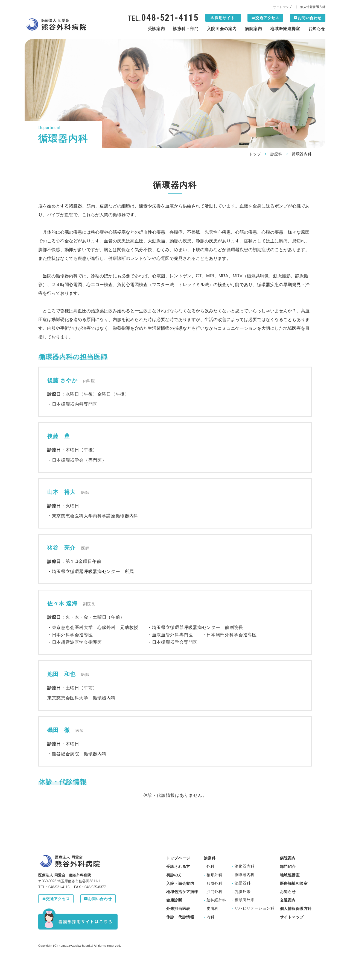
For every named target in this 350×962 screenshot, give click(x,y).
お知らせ (316, 28)
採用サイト (222, 18)
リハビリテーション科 (253, 908)
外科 (209, 866)
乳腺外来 (241, 891)
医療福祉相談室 (294, 883)
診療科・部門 (186, 28)
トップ (255, 154)
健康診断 (174, 900)
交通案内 (288, 900)
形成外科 (213, 883)
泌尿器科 (241, 883)
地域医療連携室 (285, 28)
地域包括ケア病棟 (182, 891)
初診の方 (174, 875)
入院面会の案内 (222, 28)
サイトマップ (282, 6)
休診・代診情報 (180, 917)
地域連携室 (290, 875)
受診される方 (178, 866)
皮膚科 (211, 908)
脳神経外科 (215, 900)
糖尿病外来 (243, 900)
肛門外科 (213, 891)
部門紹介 (288, 866)
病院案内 (253, 28)
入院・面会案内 (180, 883)
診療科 (276, 154)
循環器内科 (243, 874)
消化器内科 (243, 866)
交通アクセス (267, 18)
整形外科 (213, 875)
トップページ (178, 858)
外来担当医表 (178, 908)
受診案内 (156, 28)
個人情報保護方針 (312, 6)
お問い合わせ (310, 18)
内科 (209, 917)
